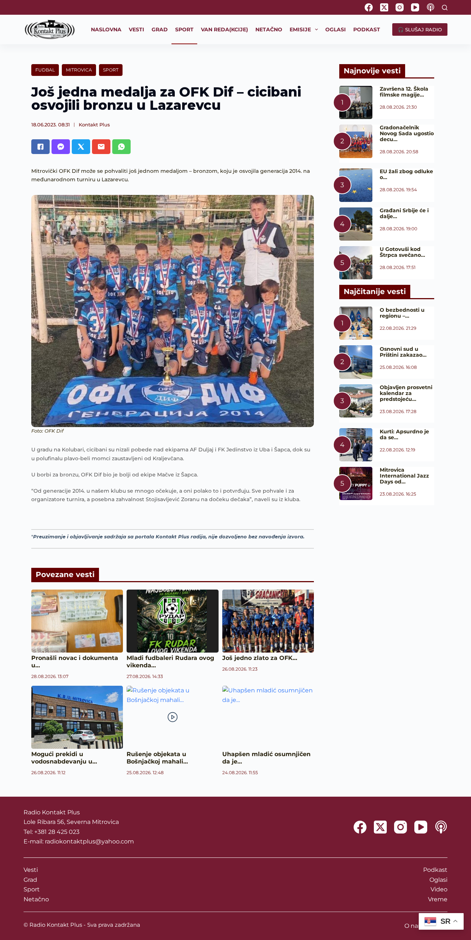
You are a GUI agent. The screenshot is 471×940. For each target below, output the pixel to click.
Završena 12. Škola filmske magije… (404, 91)
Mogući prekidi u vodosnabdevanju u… (64, 758)
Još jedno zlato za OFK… (259, 657)
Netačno (36, 899)
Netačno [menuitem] (268, 29)
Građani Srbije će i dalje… (404, 213)
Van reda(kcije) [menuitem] (224, 29)
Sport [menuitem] (184, 29)
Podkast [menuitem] (366, 29)
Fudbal (45, 70)
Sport (110, 70)
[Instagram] (400, 7)
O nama (416, 925)
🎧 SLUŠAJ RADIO (420, 29)
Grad (30, 879)
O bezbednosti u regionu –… (402, 313)
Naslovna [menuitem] (106, 29)
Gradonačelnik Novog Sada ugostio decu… (407, 133)
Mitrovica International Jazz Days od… (404, 475)
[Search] (444, 7)
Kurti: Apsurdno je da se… (404, 434)
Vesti (31, 869)
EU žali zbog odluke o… (406, 174)
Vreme (437, 899)
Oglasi (438, 879)
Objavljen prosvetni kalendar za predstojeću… (406, 393)
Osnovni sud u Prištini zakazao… (403, 352)
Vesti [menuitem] (136, 29)
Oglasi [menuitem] (335, 29)
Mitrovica (79, 70)
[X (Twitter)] (384, 7)
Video (439, 889)
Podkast (435, 869)
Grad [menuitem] (160, 29)
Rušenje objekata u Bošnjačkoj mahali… (157, 758)
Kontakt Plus (94, 124)
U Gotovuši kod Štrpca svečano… (402, 252)
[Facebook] (369, 7)
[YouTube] (415, 7)
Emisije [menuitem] (300, 29)
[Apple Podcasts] (430, 7)
